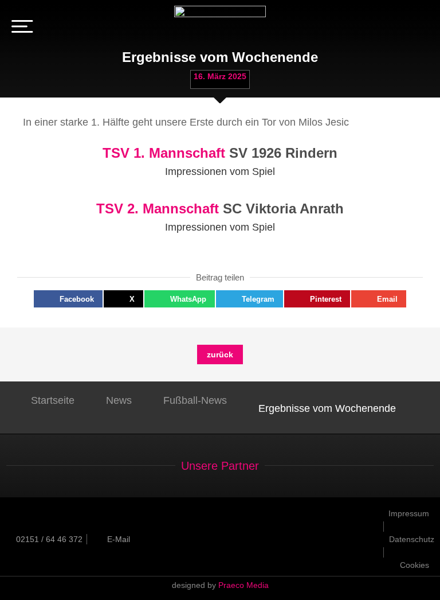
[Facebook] (402, 29)
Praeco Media (243, 585)
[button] (68, 298)
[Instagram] (420, 29)
